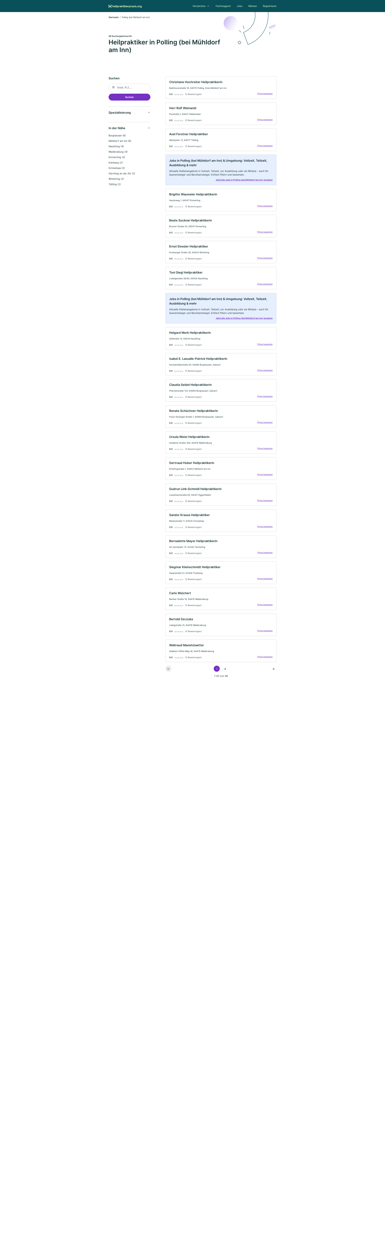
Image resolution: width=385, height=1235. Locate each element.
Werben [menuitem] (252, 6)
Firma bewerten (265, 93)
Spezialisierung (120, 112)
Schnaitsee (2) (117, 168)
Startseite (114, 17)
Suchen (129, 97)
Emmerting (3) (117, 157)
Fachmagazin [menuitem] (223, 6)
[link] (220, 87)
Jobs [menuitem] (239, 6)
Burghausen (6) (117, 135)
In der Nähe (117, 128)
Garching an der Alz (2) (122, 173)
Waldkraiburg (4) (118, 151)
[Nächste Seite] (273, 669)
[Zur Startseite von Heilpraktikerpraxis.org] (125, 6)
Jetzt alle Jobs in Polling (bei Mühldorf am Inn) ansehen (244, 180)
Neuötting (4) (116, 146)
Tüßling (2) (115, 184)
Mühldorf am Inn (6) (120, 140)
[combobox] (129, 87)
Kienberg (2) (116, 162)
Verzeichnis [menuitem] (198, 6)
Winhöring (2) (116, 178)
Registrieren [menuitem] (269, 6)
